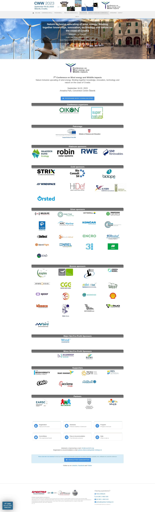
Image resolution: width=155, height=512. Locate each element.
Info (76, 16)
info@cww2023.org (88, 448)
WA (32, 503)
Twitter (90, 465)
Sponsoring (113, 12)
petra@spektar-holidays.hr (105, 502)
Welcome (37, 12)
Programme (57, 12)
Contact (120, 12)
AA (34, 503)
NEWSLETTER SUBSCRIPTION (78, 460)
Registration (83, 12)
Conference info (46, 12)
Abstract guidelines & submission (97, 12)
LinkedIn (74, 465)
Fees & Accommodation (70, 12)
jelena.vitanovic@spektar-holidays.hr (90, 450)
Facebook (81, 465)
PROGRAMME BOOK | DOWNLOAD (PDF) (78, 98)
